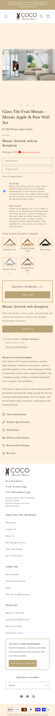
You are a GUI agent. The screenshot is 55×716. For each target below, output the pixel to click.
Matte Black (45, 250)
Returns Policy (13, 506)
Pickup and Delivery (15, 581)
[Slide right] (34, 105)
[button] (6, 16)
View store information (16, 347)
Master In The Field (15, 613)
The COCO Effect (14, 556)
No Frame (29, 191)
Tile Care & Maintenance (18, 594)
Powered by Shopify (40, 715)
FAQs (8, 588)
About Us (10, 536)
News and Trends (14, 549)
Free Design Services (16, 542)
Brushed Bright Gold (27, 249)
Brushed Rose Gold (28, 269)
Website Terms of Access (17, 503)
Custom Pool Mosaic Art (17, 619)
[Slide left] (21, 105)
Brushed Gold (10, 250)
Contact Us (27, 329)
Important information (29, 152)
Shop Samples (12, 574)
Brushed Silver (9, 269)
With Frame (28, 216)
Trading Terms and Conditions (20, 498)
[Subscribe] (46, 685)
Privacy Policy (12, 500)
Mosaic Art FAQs (14, 626)
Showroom (11, 522)
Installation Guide (14, 633)
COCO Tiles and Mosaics (23, 715)
